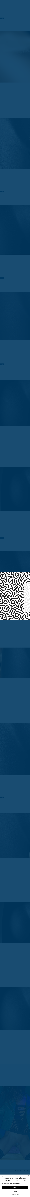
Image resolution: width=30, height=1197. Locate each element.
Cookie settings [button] (15, 1194)
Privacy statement (15, 1183)
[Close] (28, 1177)
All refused (15, 1191)
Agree (14, 1187)
